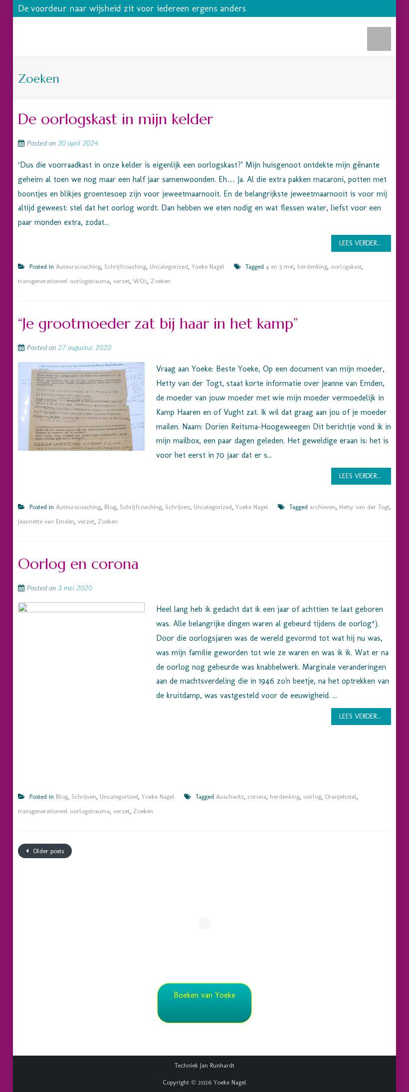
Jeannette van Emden (46, 521)
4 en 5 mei (280, 266)
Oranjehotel (341, 796)
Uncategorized (169, 266)
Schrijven (177, 507)
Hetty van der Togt (364, 507)
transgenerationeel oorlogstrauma (64, 281)
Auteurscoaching (78, 266)
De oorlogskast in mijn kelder (115, 119)
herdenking (312, 266)
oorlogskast (346, 266)
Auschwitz (230, 796)
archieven (323, 507)
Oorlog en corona (78, 563)
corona (256, 796)
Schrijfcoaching (125, 266)
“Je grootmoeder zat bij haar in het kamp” (158, 323)
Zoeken (161, 281)
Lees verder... (360, 243)
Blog (110, 507)
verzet (121, 281)
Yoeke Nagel (208, 266)
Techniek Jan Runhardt (204, 1065)
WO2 (140, 281)
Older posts (47, 851)
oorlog (312, 796)
